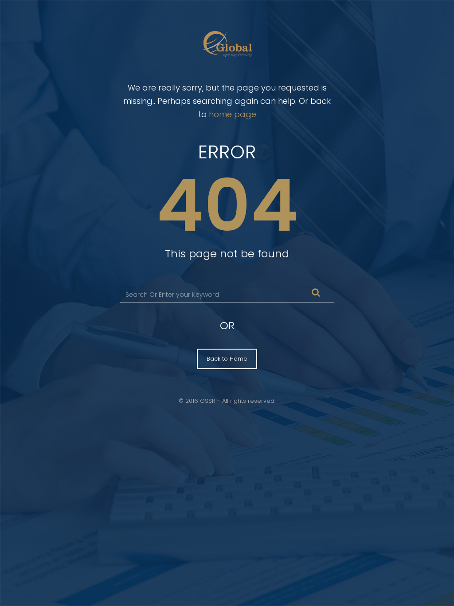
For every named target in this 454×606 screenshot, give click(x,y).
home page (232, 114)
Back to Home (227, 358)
